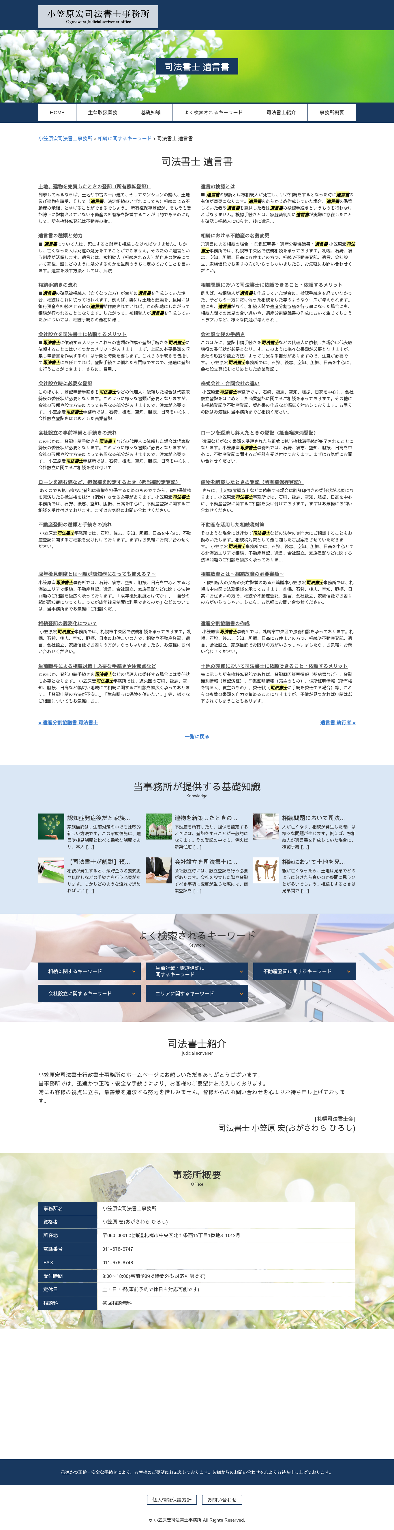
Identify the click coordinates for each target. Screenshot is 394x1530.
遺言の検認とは (218, 186)
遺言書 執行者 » (338, 722)
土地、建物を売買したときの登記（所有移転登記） (94, 186)
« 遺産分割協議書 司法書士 (68, 722)
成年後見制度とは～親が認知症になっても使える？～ (97, 573)
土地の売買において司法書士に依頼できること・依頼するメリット (274, 665)
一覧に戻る (197, 736)
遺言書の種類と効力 (60, 235)
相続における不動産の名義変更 (235, 235)
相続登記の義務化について (67, 623)
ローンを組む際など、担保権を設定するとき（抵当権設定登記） (109, 482)
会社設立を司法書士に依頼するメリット (82, 334)
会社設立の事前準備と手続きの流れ (77, 432)
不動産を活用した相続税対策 (232, 524)
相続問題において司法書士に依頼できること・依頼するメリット (272, 284)
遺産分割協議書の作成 (225, 623)
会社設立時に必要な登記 (65, 383)
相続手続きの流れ (58, 284)
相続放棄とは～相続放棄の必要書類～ (242, 573)
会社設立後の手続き (223, 334)
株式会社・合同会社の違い (230, 383)
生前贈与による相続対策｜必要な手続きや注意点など (97, 665)
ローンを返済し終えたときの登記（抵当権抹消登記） (259, 432)
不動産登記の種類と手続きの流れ (75, 524)
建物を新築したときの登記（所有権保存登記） (252, 482)
